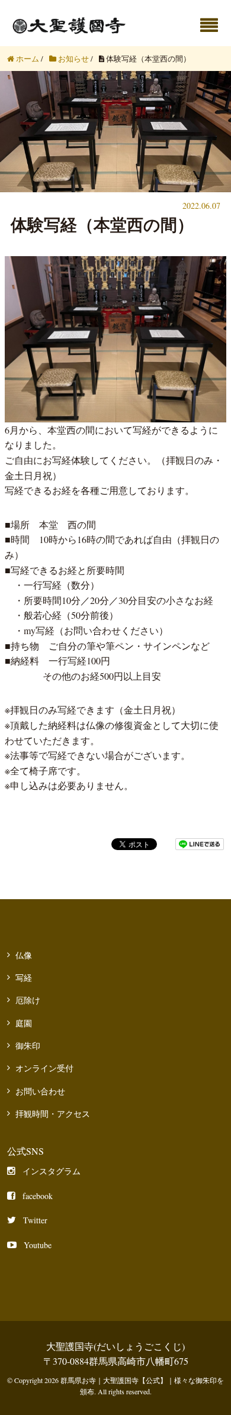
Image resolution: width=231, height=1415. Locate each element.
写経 (23, 977)
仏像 (23, 955)
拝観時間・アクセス (52, 1113)
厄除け (27, 1000)
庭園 (23, 1023)
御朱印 (27, 1045)
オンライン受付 (44, 1068)
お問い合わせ (40, 1091)
